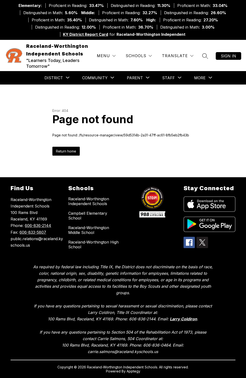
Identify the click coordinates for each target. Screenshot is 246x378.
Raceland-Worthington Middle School (88, 230)
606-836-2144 (38, 225)
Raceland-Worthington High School (93, 244)
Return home (66, 151)
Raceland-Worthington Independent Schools (88, 201)
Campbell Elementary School (87, 215)
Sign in (228, 56)
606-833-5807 (32, 232)
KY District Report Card (85, 34)
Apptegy (133, 371)
